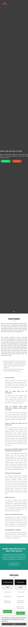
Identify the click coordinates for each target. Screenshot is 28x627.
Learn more (5, 621)
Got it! (14, 624)
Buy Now (7, 611)
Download (5, 161)
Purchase (17, 161)
